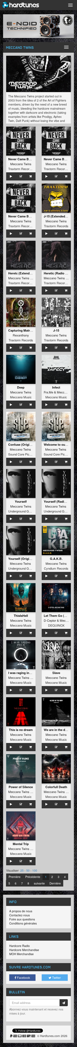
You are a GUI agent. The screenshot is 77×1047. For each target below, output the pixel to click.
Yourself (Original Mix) (24, 558)
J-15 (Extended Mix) (58, 216)
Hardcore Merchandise (24, 950)
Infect (56, 387)
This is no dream (21, 729)
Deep (20, 387)
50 (28, 870)
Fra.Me (48, 392)
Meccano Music (21, 397)
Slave (56, 673)
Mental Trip (21, 844)
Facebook (23, 978)
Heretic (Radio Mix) (57, 273)
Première (15, 877)
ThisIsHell (21, 615)
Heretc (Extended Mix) (24, 273)
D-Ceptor (50, 620)
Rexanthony (21, 335)
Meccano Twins (20, 164)
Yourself (21, 501)
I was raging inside (21, 673)
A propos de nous (20, 911)
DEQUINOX (56, 625)
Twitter (56, 978)
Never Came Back (21, 159)
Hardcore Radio (19, 946)
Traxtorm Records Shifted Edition (30, 169)
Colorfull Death (56, 787)
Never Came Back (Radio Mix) (29, 216)
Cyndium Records (56, 568)
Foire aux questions (22, 919)
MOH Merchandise (21, 954)
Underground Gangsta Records (29, 511)
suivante (39, 883)
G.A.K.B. (56, 558)
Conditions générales (23, 923)
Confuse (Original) (21, 444)
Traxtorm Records (56, 226)
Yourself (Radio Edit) (59, 501)
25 (22, 870)
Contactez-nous (19, 915)
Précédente (32, 877)
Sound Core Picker (21, 454)
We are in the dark (57, 729)
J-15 (56, 330)
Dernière (55, 883)
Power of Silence (21, 787)
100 (34, 870)
